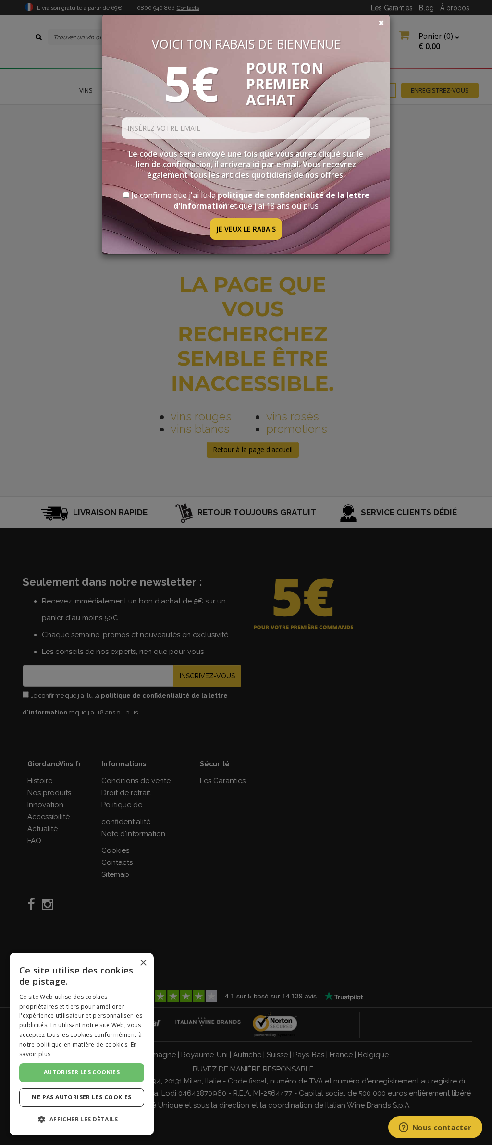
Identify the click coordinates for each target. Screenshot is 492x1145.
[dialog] (82, 1044)
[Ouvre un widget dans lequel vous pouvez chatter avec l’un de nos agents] (435, 1128)
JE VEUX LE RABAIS (246, 229)
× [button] (143, 963)
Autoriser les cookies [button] (82, 1072)
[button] (81, 1119)
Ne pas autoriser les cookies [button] (81, 1097)
